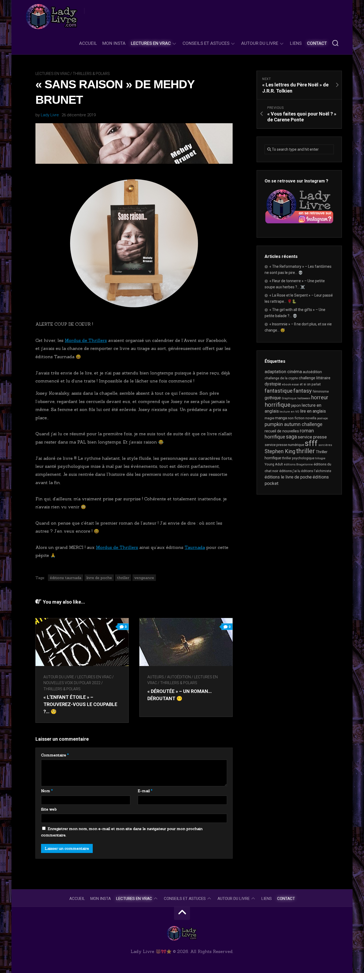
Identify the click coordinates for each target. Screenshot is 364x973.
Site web (49, 809)
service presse (312, 437)
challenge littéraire (314, 378)
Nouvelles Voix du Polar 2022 (71, 683)
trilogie (320, 458)
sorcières (325, 445)
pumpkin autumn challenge (293, 424)
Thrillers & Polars (91, 73)
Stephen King (280, 451)
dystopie (273, 383)
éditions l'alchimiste (316, 471)
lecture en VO (289, 411)
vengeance (144, 577)
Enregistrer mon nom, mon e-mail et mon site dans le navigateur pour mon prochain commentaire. (122, 832)
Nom (47, 790)
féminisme (321, 391)
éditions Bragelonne (298, 464)
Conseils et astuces (206, 43)
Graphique (289, 398)
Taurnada (195, 547)
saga (291, 437)
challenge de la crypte (281, 378)
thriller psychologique (298, 458)
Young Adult (274, 464)
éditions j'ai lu (289, 471)
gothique (273, 397)
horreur (319, 397)
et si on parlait (310, 384)
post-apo (322, 418)
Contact (317, 43)
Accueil (88, 43)
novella (310, 418)
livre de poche (99, 577)
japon (296, 405)
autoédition (179, 677)
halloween (303, 398)
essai (295, 384)
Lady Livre (50, 115)
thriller (123, 577)
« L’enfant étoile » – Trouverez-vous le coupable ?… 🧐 (80, 704)
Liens (296, 43)
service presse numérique (284, 445)
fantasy (302, 391)
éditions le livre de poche (288, 477)
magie (269, 418)
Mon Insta (114, 43)
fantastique (279, 391)
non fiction (296, 418)
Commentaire (55, 755)
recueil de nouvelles (282, 431)
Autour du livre (259, 43)
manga (281, 418)
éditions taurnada (65, 577)
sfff (311, 443)
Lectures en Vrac (151, 43)
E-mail (145, 790)
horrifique (277, 404)
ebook (286, 384)
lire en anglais (313, 411)
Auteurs (155, 677)
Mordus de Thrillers (86, 340)
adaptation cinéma (283, 371)
